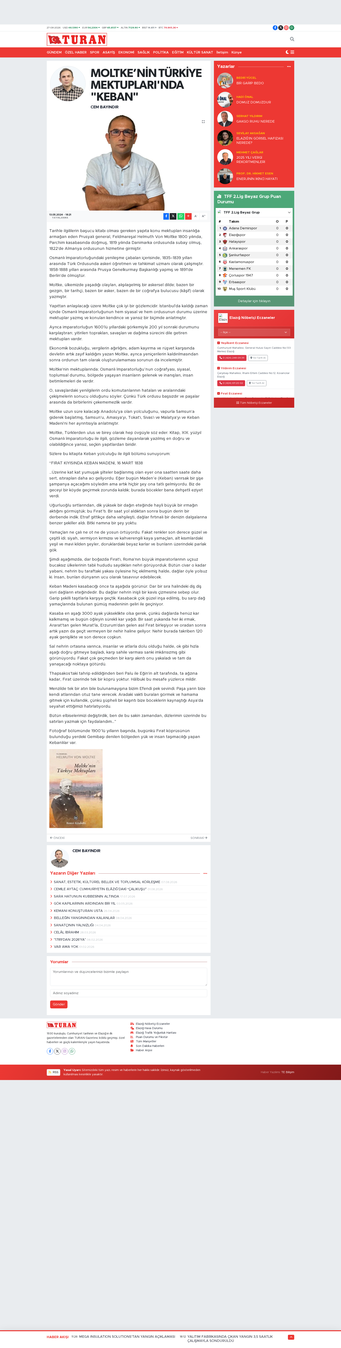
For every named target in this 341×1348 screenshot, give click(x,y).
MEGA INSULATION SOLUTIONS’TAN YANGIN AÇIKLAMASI (127, 1336)
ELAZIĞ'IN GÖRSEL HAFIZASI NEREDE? (259, 140)
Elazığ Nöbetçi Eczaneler (153, 1023)
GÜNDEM (54, 52)
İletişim (222, 52)
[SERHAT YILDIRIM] (225, 118)
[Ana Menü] (292, 52)
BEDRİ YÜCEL (246, 77)
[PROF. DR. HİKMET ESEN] (225, 176)
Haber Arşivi (144, 1050)
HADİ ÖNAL (244, 97)
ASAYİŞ (109, 52)
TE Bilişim (287, 1072)
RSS (55, 1072)
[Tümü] (289, 66)
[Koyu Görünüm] (287, 52)
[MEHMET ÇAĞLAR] (225, 157)
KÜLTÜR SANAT (200, 52)
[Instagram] (64, 1051)
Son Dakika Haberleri (150, 1045)
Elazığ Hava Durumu (149, 1028)
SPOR (94, 52)
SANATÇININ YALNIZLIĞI (74, 925)
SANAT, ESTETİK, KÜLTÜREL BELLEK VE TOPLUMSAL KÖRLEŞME (107, 882)
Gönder (59, 1004)
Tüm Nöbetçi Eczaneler (256, 403)
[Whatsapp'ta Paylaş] (180, 216)
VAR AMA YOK (66, 946)
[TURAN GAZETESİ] (77, 39)
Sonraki (198, 838)
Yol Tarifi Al (259, 358)
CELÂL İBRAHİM (67, 932)
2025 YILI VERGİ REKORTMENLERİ (250, 159)
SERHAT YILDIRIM (249, 116)
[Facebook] (50, 1051)
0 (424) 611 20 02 (233, 383)
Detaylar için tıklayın (254, 301)
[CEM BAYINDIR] (68, 83)
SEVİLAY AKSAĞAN (250, 133)
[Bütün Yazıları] (205, 873)
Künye (236, 52)
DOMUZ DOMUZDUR (253, 102)
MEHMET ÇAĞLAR (249, 152)
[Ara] (292, 39)
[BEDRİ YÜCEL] (225, 80)
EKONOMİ (126, 52)
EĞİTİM (178, 52)
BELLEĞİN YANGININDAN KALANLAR (85, 918)
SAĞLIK (144, 52)
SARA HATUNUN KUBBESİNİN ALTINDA (87, 896)
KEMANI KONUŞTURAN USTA (79, 910)
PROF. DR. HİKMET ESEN (254, 173)
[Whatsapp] (72, 1051)
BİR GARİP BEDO (250, 83)
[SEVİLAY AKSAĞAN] (225, 138)
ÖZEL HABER (76, 52)
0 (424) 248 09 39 (233, 358)
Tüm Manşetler (146, 1041)
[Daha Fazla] (188, 216)
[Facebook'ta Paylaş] (166, 216)
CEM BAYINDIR (105, 107)
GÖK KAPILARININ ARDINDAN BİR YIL (85, 903)
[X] (57, 1051)
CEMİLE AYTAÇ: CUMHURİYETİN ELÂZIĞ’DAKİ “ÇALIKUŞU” (101, 889)
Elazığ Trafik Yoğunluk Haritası (156, 1032)
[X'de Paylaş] (173, 216)
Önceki (59, 838)
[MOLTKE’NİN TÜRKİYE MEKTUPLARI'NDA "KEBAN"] (129, 162)
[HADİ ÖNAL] (225, 99)
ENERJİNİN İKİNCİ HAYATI (256, 179)
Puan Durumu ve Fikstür (152, 1037)
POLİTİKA (161, 52)
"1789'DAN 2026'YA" (70, 939)
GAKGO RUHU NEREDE (255, 121)
